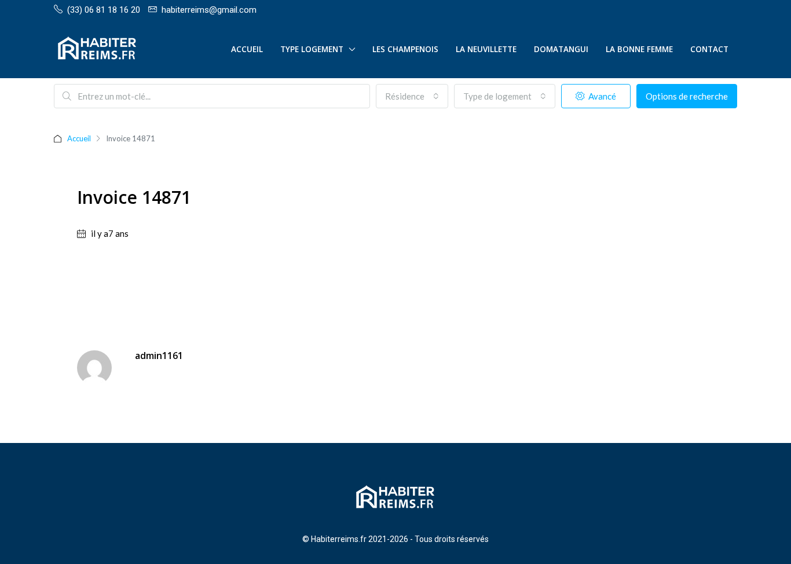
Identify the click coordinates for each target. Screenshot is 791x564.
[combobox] (412, 96)
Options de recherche (687, 96)
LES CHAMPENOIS (405, 49)
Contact (709, 49)
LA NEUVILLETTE (486, 49)
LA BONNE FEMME (639, 49)
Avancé (601, 96)
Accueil (247, 49)
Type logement (311, 49)
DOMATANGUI (561, 49)
